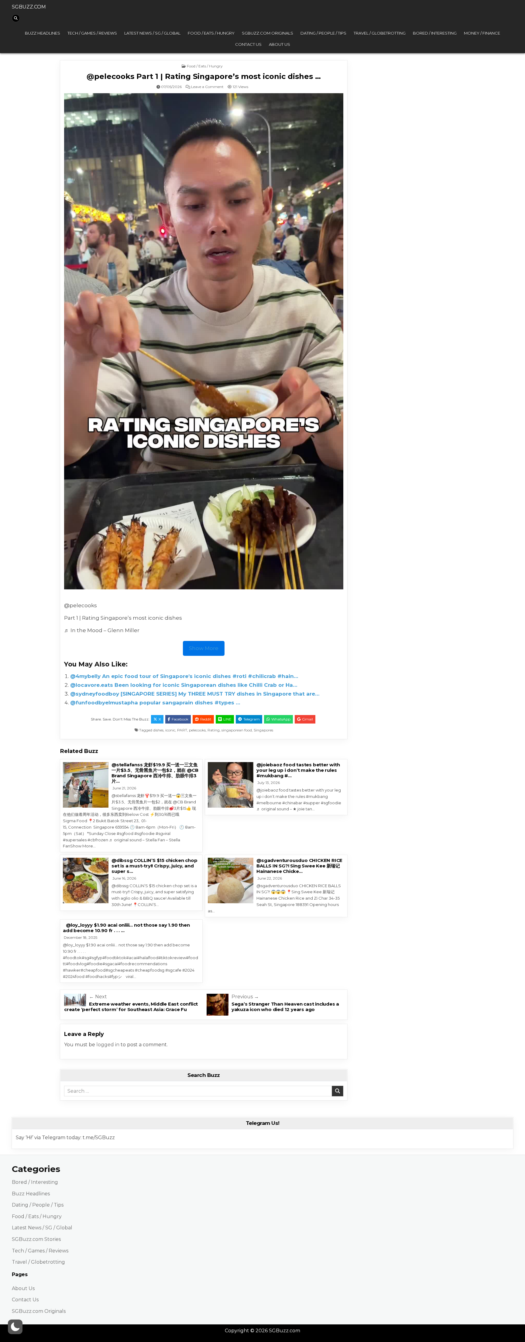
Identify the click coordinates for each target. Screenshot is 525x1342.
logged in (107, 1044)
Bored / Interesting (435, 33)
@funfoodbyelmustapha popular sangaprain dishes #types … (155, 703)
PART (182, 730)
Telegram (251, 719)
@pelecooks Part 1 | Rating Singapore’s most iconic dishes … (204, 76)
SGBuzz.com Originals (267, 33)
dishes (158, 730)
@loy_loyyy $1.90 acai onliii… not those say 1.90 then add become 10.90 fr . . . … (126, 927)
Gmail (307, 719)
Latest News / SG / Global (152, 33)
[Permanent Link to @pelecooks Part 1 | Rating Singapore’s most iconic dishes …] (203, 341)
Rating (214, 730)
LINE (227, 719)
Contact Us (248, 44)
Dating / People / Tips (323, 33)
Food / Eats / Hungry (211, 33)
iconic (170, 730)
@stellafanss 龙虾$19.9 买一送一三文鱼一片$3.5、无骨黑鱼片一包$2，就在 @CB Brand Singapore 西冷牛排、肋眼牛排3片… (155, 773)
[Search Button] (16, 18)
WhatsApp (280, 719)
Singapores (263, 730)
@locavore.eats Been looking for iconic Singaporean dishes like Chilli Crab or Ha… (183, 685)
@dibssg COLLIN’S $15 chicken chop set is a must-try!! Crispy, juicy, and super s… (154, 865)
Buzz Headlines (42, 33)
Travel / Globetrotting (380, 33)
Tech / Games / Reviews (92, 33)
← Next (98, 997)
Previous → (245, 997)
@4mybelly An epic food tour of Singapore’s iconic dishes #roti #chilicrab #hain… (184, 676)
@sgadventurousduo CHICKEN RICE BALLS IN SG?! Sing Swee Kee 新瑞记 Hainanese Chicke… (299, 865)
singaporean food (236, 730)
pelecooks (197, 730)
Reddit (205, 719)
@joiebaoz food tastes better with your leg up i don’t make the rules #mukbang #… (298, 770)
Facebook (180, 719)
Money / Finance (482, 33)
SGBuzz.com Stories (36, 1239)
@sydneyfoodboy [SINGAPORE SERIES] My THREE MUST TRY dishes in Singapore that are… (194, 694)
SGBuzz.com (29, 7)
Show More (203, 648)
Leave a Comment (207, 87)
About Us (279, 44)
